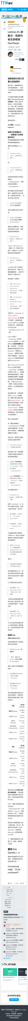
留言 (11, 883)
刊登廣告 (7, 1013)
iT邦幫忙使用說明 (14, 1017)
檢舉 (23, 883)
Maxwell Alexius (18, 52)
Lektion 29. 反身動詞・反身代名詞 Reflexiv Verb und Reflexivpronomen (14, 947)
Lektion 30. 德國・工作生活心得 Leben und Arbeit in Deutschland (14, 953)
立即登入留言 (14, 999)
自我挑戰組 (11, 22)
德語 (15, 49)
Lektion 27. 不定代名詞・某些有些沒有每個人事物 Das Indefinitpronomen (14, 935)
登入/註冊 (23, 9)
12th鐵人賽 (11, 47)
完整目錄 (7, 958)
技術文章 (4, 9)
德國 (19, 49)
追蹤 (17, 883)
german (17, 47)
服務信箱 (19, 1013)
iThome (14, 1011)
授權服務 (13, 1013)
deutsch (10, 49)
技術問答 (10, 9)
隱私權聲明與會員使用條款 (13, 1015)
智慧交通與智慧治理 (8, 977)
